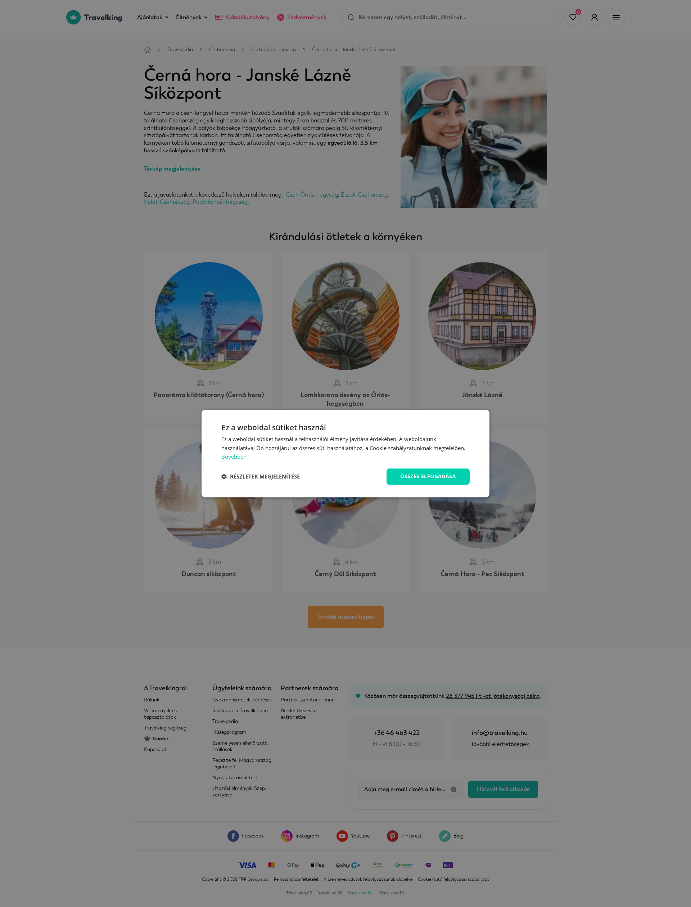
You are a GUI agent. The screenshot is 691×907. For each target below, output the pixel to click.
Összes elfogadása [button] (428, 476)
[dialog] (345, 453)
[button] (260, 477)
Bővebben (234, 457)
